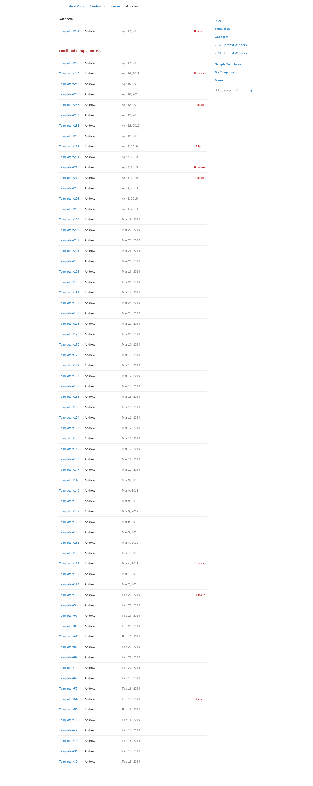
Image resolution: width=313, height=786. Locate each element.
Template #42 (68, 730)
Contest (96, 6)
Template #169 (69, 365)
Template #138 (69, 501)
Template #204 (69, 219)
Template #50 (68, 709)
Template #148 (69, 459)
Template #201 (69, 250)
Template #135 (69, 532)
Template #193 (69, 282)
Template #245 (69, 73)
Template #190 (69, 302)
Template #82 (68, 657)
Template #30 (68, 761)
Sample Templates (228, 64)
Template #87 (68, 636)
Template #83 (68, 647)
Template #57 (68, 688)
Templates (222, 28)
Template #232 (69, 136)
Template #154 (69, 417)
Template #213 (69, 167)
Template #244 (69, 84)
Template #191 (69, 292)
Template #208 (69, 198)
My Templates (225, 72)
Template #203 (69, 230)
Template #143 (69, 480)
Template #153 (69, 428)
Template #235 (69, 104)
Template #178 (69, 323)
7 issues (199, 104)
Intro (218, 20)
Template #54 (68, 699)
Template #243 (69, 94)
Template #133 (69, 542)
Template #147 (69, 469)
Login (250, 90)
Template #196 (69, 261)
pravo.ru (114, 6)
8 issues (199, 31)
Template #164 (69, 375)
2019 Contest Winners (231, 53)
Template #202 (69, 240)
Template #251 (69, 31)
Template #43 (68, 720)
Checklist (221, 37)
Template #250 (69, 63)
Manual (220, 80)
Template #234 (69, 115)
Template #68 (68, 678)
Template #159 (69, 386)
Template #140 (69, 490)
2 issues (199, 563)
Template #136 (69, 521)
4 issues (199, 177)
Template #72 (68, 667)
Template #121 (69, 563)
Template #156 (69, 407)
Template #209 (69, 188)
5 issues (199, 73)
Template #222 (69, 146)
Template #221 (69, 157)
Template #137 (69, 511)
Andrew (90, 31)
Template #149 (69, 448)
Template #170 (69, 355)
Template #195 (69, 271)
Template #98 (68, 605)
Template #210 (69, 177)
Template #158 (69, 396)
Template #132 (69, 553)
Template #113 (69, 584)
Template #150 (69, 438)
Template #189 (69, 313)
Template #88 (68, 626)
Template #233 (69, 125)
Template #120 (69, 574)
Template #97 (68, 615)
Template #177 (69, 334)
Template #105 (69, 594)
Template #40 (68, 740)
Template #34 (68, 751)
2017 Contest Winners (231, 45)
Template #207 (69, 209)
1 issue (200, 146)
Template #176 (69, 344)
